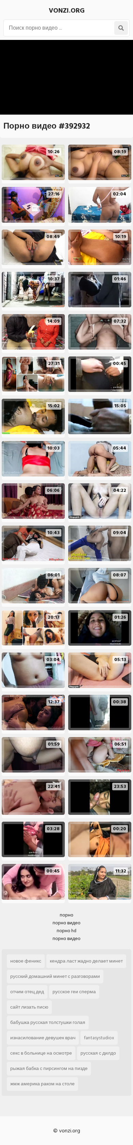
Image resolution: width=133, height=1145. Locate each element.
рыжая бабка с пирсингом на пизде (49, 1068)
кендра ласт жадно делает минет (86, 961)
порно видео (66, 923)
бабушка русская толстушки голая (47, 1022)
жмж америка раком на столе (42, 1084)
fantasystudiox (99, 1038)
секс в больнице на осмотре (41, 1053)
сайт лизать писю (29, 1007)
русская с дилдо (98, 1053)
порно (66, 915)
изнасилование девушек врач (42, 1038)
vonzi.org (67, 10)
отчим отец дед (27, 992)
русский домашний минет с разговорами (55, 976)
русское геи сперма (74, 992)
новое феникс (25, 961)
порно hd (66, 931)
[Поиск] (121, 28)
